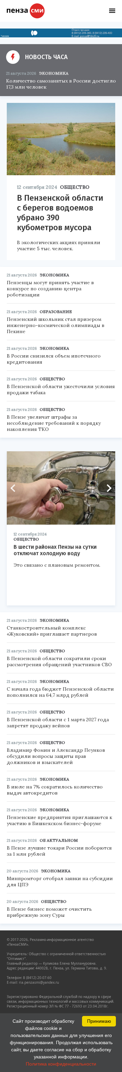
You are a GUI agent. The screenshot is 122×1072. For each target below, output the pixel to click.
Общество (74, 187)
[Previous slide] (15, 488)
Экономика (53, 73)
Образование (56, 311)
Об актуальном (59, 840)
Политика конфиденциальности (61, 1064)
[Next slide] (106, 488)
